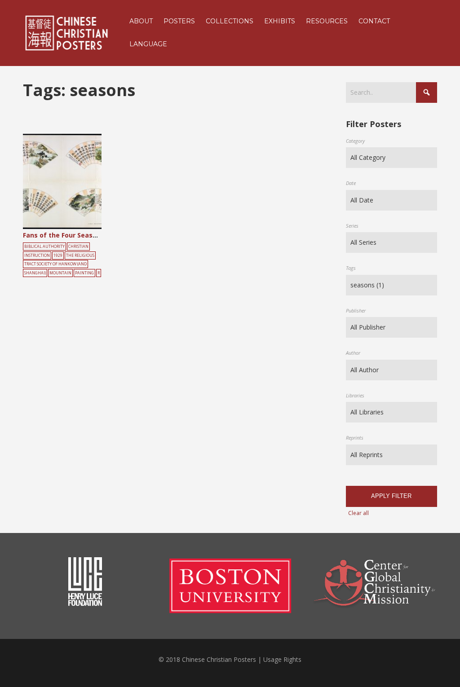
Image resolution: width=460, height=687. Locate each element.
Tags (351, 267)
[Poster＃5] (72, 182)
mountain (60, 273)
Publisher (356, 310)
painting (84, 273)
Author (353, 352)
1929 (57, 255)
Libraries (355, 395)
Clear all (358, 513)
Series (352, 225)
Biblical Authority (44, 246)
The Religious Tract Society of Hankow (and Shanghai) (59, 264)
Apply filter (391, 496)
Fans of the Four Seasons (63, 235)
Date (351, 183)
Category (355, 140)
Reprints (354, 437)
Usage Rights (282, 659)
